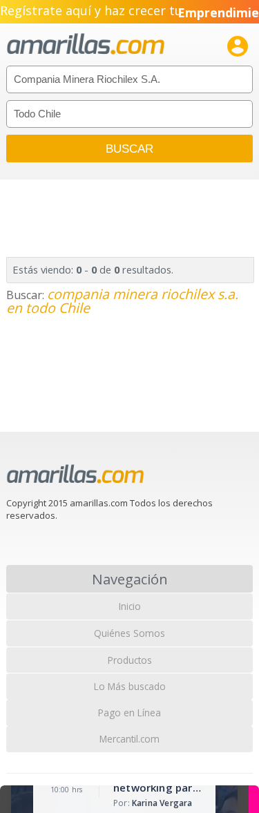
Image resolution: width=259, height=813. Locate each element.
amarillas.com (85, 44)
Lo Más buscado (130, 686)
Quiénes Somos (129, 633)
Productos (130, 660)
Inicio (130, 606)
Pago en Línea (129, 712)
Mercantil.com (129, 738)
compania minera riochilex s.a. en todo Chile (122, 301)
